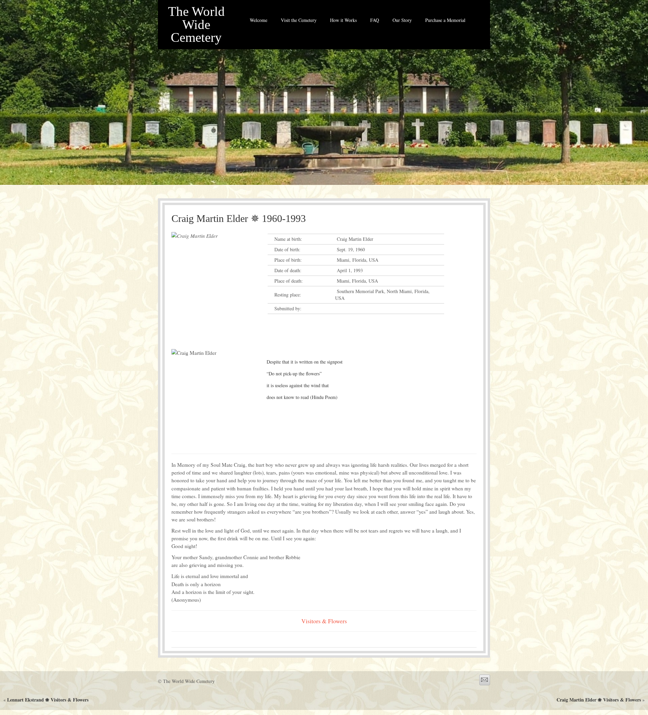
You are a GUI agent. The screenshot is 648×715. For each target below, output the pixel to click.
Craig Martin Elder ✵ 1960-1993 (238, 218)
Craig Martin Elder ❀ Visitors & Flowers (599, 699)
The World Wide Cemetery (196, 24)
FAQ (374, 20)
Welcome (258, 20)
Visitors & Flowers (324, 621)
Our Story (402, 20)
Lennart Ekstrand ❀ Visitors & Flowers (47, 699)
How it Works (343, 20)
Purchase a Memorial (445, 20)
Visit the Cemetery (299, 20)
